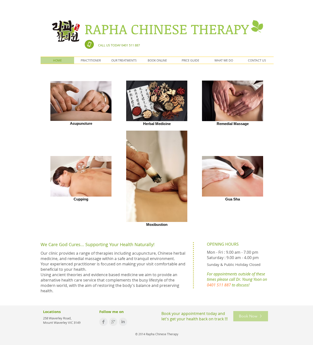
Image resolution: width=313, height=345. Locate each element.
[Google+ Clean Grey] (113, 322)
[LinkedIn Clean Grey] (123, 322)
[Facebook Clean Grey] (103, 322)
